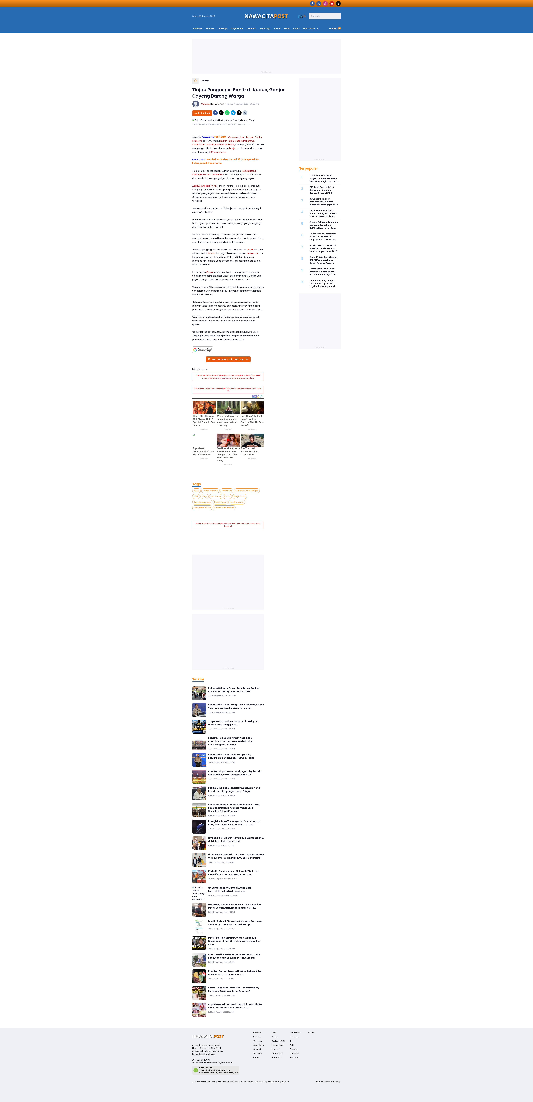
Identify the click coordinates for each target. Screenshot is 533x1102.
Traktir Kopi (204, 113)
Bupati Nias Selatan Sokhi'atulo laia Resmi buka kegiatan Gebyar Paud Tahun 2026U (235, 1006)
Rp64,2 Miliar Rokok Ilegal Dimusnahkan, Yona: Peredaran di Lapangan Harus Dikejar (234, 789)
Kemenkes (227, 490)
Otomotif (251, 28)
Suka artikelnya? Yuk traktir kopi (227, 359)
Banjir (204, 496)
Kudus (227, 496)
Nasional (197, 28)
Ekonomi (275, 1049)
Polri (292, 1045)
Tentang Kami (199, 1081)
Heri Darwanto (214, 174)
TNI (291, 1041)
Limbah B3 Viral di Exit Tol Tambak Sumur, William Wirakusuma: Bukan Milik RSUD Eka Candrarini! (236, 856)
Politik (296, 28)
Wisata (311, 1032)
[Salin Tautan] (245, 112)
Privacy (285, 1081)
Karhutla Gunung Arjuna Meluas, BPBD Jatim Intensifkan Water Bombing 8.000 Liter (233, 873)
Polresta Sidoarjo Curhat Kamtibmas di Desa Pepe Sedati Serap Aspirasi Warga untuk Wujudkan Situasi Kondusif (233, 808)
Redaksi (212, 1081)
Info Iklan (222, 1081)
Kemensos (252, 253)
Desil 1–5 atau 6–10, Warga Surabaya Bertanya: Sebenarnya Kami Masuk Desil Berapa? (235, 923)
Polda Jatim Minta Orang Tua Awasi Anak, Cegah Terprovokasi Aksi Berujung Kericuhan (236, 706)
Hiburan (210, 28)
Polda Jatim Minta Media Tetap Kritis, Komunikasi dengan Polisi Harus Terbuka (231, 756)
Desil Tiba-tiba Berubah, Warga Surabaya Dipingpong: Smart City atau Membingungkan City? (234, 941)
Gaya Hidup (237, 28)
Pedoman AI (274, 1081)
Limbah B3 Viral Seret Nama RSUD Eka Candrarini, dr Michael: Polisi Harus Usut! (236, 839)
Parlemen (294, 1053)
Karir (230, 1081)
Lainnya (333, 28)
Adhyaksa (294, 1057)
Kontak (238, 1081)
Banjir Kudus (239, 496)
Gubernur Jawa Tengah (246, 490)
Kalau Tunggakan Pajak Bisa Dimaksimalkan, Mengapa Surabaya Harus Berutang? (233, 989)
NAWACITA (214, 136)
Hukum (277, 28)
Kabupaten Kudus (202, 507)
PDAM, (211, 253)
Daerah (205, 80)
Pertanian (294, 1037)
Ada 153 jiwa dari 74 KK (204, 185)
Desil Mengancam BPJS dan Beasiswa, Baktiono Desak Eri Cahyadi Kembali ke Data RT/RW (235, 906)
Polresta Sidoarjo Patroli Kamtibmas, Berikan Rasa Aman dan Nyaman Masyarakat (233, 689)
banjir (232, 148)
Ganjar (210, 272)
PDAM (196, 490)
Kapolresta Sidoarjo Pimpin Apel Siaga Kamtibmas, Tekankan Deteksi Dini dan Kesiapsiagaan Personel (230, 741)
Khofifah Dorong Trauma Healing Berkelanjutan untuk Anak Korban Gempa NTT (235, 972)
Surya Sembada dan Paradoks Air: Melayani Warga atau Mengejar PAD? (233, 723)
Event (287, 28)
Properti (293, 1049)
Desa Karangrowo (202, 502)
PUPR (196, 496)
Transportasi (277, 1053)
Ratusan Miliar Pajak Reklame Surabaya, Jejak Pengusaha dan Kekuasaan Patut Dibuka (234, 956)
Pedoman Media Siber (255, 1081)
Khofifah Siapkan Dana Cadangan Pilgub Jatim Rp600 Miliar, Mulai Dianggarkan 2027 (235, 773)
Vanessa (205, 104)
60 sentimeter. (218, 152)
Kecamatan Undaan (224, 507)
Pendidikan (295, 1032)
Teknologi (265, 28)
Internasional (277, 1045)
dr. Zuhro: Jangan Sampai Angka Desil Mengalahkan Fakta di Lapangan (229, 889)
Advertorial (277, 1057)
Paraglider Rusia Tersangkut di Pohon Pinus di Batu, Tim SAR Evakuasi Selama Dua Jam (234, 823)
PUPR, (250, 249)
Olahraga (222, 28)
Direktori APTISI (311, 28)
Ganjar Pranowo (210, 490)
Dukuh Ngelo (220, 502)
